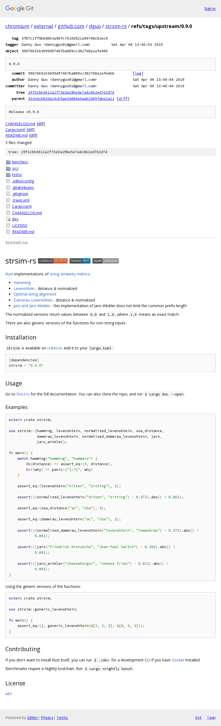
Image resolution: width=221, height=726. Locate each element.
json (211, 717)
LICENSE (19, 225)
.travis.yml (20, 200)
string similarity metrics (70, 273)
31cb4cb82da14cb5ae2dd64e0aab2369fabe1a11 (71, 98)
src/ (15, 168)
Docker (178, 659)
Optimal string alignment (34, 294)
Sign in (210, 8)
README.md (16, 135)
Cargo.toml (15, 129)
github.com (71, 26)
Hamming (21, 282)
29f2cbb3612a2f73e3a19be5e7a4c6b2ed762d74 (71, 92)
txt (198, 717)
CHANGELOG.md (20, 123)
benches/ (20, 161)
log (138, 73)
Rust (9, 273)
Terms (62, 717)
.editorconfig (23, 181)
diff (123, 98)
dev (15, 219)
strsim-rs (116, 26)
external (43, 26)
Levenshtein (23, 288)
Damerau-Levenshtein (32, 300)
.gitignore (20, 193)
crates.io (54, 347)
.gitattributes (23, 187)
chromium (17, 26)
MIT (8, 693)
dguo (95, 26)
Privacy (47, 717)
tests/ (17, 174)
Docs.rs (23, 394)
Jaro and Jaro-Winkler (31, 305)
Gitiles (32, 717)
